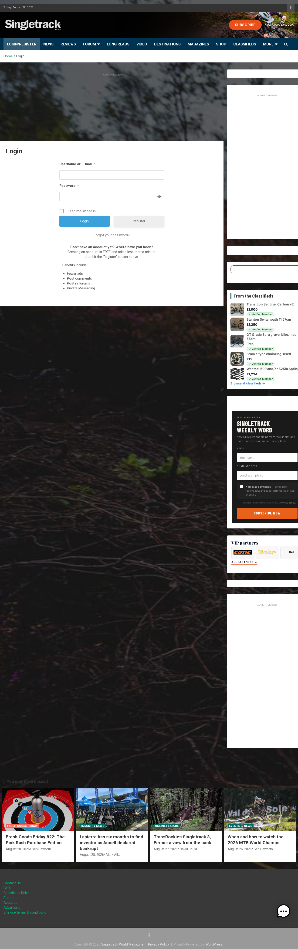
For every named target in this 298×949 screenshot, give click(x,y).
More (268, 44)
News (48, 44)
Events (234, 826)
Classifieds (244, 44)
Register (139, 221)
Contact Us (12, 883)
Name (240, 448)
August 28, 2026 (18, 849)
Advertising (11, 907)
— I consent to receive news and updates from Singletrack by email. (270, 490)
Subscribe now (267, 513)
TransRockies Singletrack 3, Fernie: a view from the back (182, 839)
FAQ (6, 888)
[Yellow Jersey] (267, 552)
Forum (89, 44)
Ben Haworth (41, 849)
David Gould (188, 849)
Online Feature (167, 826)
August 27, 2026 (166, 849)
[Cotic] (242, 552)
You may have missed (27, 781)
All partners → (244, 562)
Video (141, 44)
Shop (221, 44)
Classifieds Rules (16, 893)
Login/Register (21, 44)
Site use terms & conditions (24, 912)
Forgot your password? (112, 235)
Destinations (167, 44)
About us (10, 903)
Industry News (92, 826)
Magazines (198, 44)
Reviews (68, 44)
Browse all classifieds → (247, 383)
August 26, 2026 (240, 849)
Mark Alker (114, 854)
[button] (283, 911)
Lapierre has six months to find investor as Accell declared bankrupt (111, 842)
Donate (8, 898)
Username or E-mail (77, 164)
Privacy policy (287, 502)
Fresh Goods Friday (22, 826)
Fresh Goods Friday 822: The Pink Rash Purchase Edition (35, 839)
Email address (247, 466)
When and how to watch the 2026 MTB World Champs (256, 839)
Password (69, 186)
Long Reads (118, 44)
